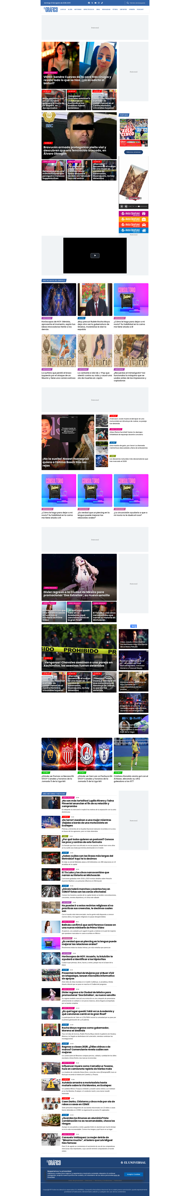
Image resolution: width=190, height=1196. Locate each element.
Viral (65, 836)
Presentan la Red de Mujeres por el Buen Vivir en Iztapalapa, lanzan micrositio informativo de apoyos (88, 975)
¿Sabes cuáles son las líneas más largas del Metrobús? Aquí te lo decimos (87, 857)
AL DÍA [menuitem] (70, 9)
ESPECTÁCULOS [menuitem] (89, 9)
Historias (66, 902)
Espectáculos (50, 73)
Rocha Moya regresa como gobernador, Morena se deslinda (85, 1029)
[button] (122, 206)
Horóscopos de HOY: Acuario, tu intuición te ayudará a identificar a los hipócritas (87, 958)
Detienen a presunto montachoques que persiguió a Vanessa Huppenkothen (54, 175)
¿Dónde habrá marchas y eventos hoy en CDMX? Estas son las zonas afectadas (86, 890)
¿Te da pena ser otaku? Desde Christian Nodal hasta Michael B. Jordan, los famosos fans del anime (79, 172)
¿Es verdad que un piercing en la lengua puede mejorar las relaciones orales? (89, 943)
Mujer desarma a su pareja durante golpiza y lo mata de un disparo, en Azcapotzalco (53, 103)
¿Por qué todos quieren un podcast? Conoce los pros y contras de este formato (88, 841)
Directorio (88, 1180)
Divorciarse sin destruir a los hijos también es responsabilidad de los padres (133, 686)
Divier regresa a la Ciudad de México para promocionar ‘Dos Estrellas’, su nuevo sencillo (77, 593)
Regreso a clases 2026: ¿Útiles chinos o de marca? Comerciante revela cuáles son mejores (86, 1049)
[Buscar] (128, 3)
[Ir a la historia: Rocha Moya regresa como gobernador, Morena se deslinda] (51, 1030)
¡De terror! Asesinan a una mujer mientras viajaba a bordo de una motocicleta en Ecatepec (86, 822)
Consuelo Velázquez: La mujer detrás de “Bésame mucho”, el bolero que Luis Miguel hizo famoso (87, 1140)
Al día (65, 853)
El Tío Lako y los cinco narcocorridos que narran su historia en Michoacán (104, 616)
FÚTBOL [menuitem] (115, 9)
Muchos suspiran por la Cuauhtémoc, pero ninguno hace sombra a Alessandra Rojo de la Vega (133, 728)
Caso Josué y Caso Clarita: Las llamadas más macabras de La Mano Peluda (133, 644)
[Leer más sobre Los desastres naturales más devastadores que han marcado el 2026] (102, 461)
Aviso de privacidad (75, 1180)
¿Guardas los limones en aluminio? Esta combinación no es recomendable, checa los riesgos (88, 1120)
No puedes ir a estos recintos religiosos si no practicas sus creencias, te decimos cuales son (87, 908)
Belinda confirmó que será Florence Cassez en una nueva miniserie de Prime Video (54, 615)
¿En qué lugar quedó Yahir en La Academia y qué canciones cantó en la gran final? (79, 615)
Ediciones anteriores (134, 152)
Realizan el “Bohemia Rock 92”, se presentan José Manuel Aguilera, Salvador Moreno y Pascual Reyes (132, 664)
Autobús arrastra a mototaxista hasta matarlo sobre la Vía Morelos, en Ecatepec (87, 1084)
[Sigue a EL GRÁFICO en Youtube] (97, 1186)
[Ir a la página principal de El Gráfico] (51, 9)
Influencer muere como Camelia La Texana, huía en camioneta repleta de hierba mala (87, 1067)
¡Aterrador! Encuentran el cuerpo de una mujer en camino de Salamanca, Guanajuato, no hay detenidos (104, 171)
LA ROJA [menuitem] (63, 9)
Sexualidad (67, 938)
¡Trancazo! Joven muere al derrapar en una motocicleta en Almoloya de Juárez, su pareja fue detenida (104, 684)
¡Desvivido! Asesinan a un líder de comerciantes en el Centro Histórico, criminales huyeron (104, 103)
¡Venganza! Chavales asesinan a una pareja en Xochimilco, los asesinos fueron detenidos (79, 102)
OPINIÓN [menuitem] (132, 9)
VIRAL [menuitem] (98, 9)
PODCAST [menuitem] (140, 9)
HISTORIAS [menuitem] (77, 9)
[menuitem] (88, 3)
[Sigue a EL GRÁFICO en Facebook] (93, 1186)
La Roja (46, 91)
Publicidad (118, 1180)
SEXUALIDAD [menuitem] (106, 9)
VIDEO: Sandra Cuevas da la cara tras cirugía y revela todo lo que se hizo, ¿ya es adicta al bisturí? (77, 80)
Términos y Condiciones (103, 1180)
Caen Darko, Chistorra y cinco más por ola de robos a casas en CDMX (88, 1103)
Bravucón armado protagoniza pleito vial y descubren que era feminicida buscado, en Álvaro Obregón (75, 150)
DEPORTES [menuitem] (123, 9)
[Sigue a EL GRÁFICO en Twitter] (94, 1186)
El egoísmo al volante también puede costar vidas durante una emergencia (133, 708)
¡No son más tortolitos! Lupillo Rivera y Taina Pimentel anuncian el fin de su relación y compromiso (88, 803)
